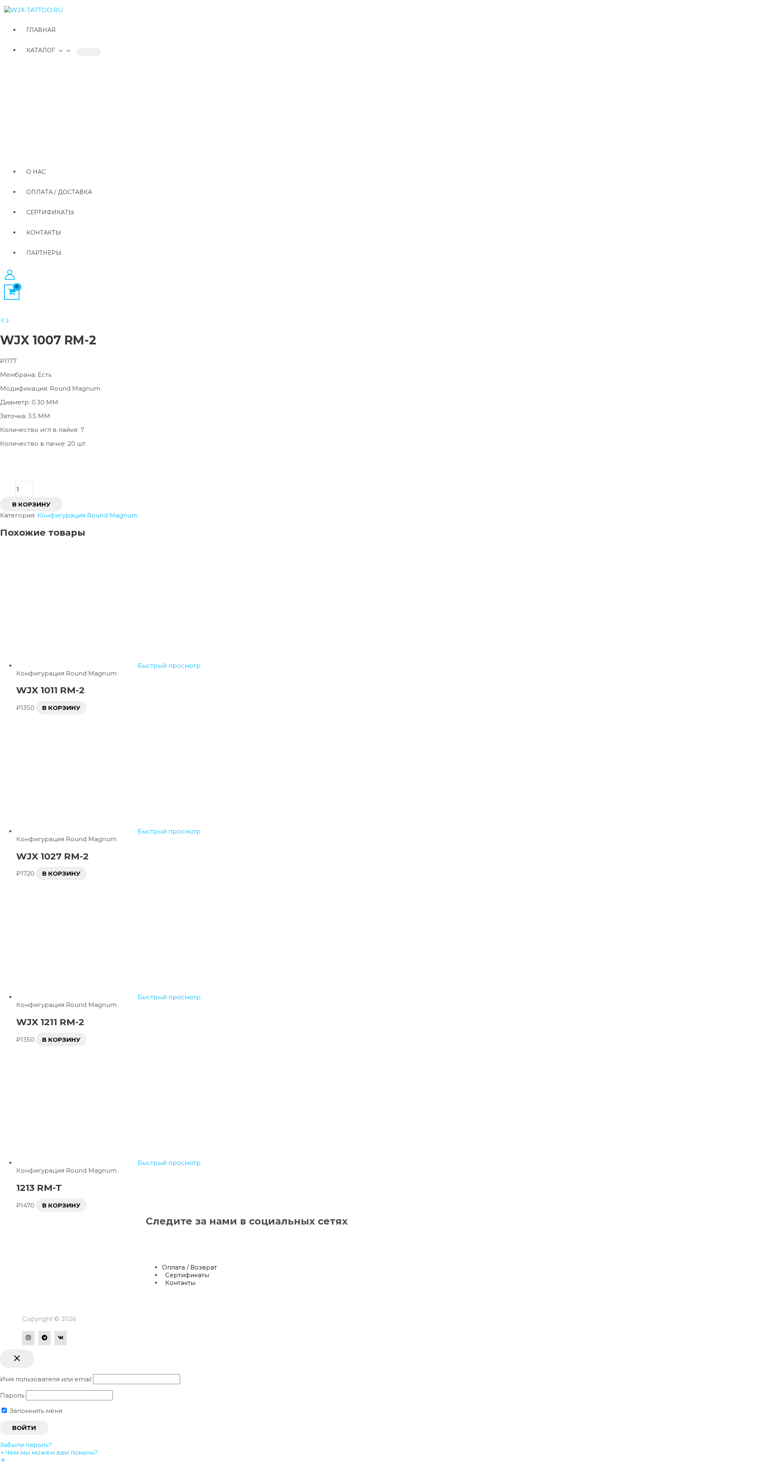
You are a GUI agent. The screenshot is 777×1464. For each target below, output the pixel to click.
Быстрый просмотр (169, 665)
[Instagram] (28, 1338)
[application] (59, 50)
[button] (49, 1452)
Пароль (12, 1395)
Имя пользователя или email (45, 1379)
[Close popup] (17, 1358)
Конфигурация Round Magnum (87, 515)
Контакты (180, 1283)
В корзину (31, 504)
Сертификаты (187, 1275)
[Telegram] (44, 1338)
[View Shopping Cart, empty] (11, 292)
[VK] (61, 1338)
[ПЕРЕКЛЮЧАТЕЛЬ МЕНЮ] (88, 52)
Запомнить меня (35, 1411)
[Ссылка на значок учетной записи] (9, 275)
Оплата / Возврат (189, 1267)
